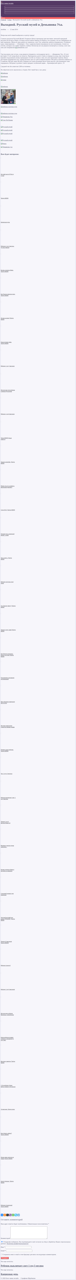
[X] (7, 1215)
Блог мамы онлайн (7, 3)
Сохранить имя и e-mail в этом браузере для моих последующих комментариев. (29, 1254)
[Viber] (10, 1215)
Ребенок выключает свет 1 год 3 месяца (22, 1265)
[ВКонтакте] (2, 1215)
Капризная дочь (9, 1274)
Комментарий (5, 1238)
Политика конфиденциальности (17, 1243)
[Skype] (16, 1215)
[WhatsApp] (13, 1215)
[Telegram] (18, 1215)
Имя (3, 1247)
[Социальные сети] (1, 16)
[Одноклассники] (5, 1215)
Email (3, 1251)
